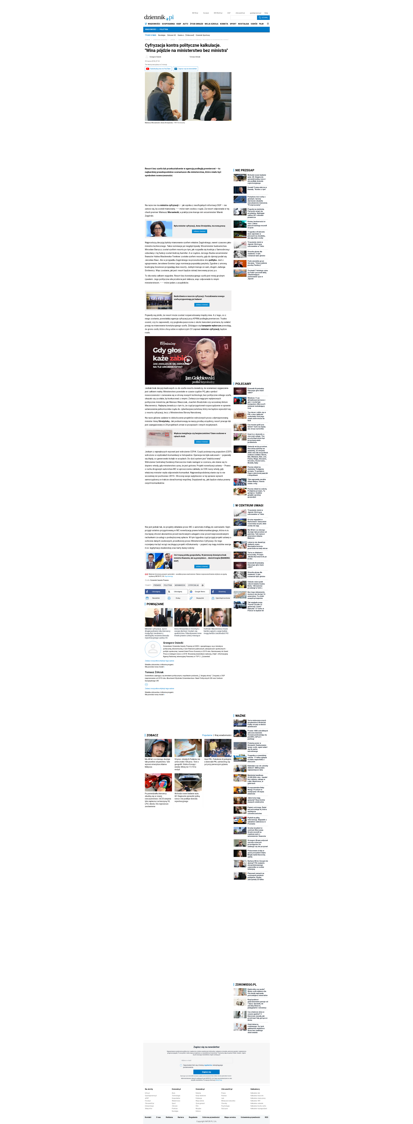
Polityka (164, 29)
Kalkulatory (255, 1089)
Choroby (224, 1103)
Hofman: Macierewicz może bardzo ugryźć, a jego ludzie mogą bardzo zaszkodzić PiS (216, 631)
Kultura (198, 1111)
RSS (266, 1117)
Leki (222, 1098)
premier (157, 585)
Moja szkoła (200, 1101)
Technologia (176, 1095)
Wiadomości (150, 29)
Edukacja (199, 1098)
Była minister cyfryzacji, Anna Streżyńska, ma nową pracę (199, 226)
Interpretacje (149, 1106)
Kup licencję (169, 576)
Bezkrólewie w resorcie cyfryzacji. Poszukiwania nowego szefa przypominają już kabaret (199, 297)
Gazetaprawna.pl (151, 1095)
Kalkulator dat (255, 1093)
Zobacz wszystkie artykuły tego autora (159, 661)
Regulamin (193, 1117)
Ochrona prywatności (211, 1117)
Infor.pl (147, 1093)
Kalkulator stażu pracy (258, 1098)
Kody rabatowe (201, 1095)
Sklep (266, 13)
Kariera (181, 1117)
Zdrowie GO (171, 35)
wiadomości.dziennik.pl (160, 39)
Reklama (169, 1117)
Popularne (207, 735)
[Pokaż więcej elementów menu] (268, 24)
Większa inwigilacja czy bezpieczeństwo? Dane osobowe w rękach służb (200, 434)
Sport (174, 1103)
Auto (173, 1093)
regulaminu (208, 1065)
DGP (228, 13)
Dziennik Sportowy (203, 35)
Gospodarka (176, 1098)
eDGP (147, 1098)
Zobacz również (200, 231)
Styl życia (224, 1108)
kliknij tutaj (219, 1080)
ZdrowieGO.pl (240, 13)
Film (197, 1106)
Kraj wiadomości (223, 735)
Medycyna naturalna (228, 1101)
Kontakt (148, 1117)
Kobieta (198, 1093)
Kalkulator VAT (255, 1101)
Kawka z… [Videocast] (186, 35)
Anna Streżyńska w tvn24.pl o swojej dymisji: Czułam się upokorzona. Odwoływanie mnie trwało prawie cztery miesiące (188, 632)
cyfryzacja (193, 585)
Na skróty (149, 1089)
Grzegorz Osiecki (155, 57)
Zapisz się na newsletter (187, 69)
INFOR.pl (195, 13)
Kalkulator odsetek (257, 1103)
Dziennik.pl (176, 1089)
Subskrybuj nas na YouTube (160, 69)
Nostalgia (161, 35)
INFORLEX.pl (218, 13)
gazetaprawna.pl (255, 13)
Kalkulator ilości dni (257, 1095)
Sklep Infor (148, 1108)
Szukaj (265, 18)
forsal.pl (206, 13)
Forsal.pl (148, 1101)
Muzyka (198, 1108)
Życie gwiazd (200, 1103)
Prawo (223, 1093)
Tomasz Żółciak (195, 57)
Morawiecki (180, 585)
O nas (158, 1117)
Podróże (175, 1108)
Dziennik (147, 39)
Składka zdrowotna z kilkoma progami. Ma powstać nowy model (159, 666)
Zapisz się (206, 1072)
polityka (173, 39)
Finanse (224, 1095)
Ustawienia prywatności (250, 1117)
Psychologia (225, 1106)
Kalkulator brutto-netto (258, 1106)
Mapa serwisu (230, 1117)
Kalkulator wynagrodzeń (259, 1108)
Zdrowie (174, 1106)
